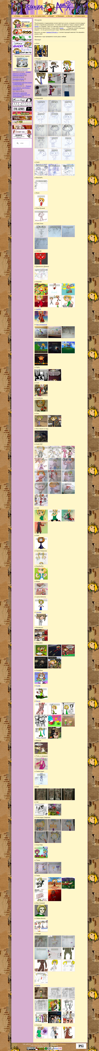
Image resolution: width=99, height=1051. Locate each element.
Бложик (26, 16)
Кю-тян (38, 701)
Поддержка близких (18, 79)
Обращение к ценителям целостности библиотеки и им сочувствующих (21, 94)
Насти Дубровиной (41, 324)
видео (61, 28)
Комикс (17, 16)
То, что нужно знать (38, 16)
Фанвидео (60, 16)
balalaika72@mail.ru (52, 32)
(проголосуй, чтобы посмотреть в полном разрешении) (22, 69)
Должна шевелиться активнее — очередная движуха (21, 73)
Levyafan (38, 612)
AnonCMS (36, 1044)
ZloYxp (38, 985)
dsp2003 (38, 309)
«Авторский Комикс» (60, 1044)
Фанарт (51, 16)
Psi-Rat (38, 685)
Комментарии (80, 16)
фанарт (37, 26)
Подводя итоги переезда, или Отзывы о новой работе (21, 87)
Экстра (69, 16)
